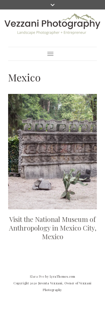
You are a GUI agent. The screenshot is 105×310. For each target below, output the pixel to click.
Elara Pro (37, 276)
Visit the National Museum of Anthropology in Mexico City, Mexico (52, 228)
